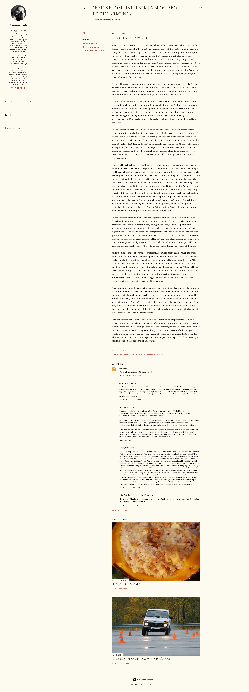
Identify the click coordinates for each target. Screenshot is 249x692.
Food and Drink (90, 43)
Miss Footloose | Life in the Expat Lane (137, 495)
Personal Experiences (93, 47)
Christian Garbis (18, 25)
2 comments (122, 589)
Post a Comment (119, 511)
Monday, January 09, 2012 (129, 505)
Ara (120, 368)
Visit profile (18, 88)
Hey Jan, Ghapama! (126, 584)
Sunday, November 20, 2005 (130, 376)
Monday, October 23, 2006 (129, 488)
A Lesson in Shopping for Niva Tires (141, 659)
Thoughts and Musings (93, 50)
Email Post (122, 351)
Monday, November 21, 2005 (130, 400)
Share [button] (85, 33)
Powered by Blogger (145, 680)
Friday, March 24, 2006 (128, 440)
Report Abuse (12, 128)
